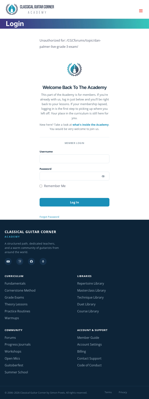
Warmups (12, 318)
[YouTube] (8, 261)
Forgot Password (49, 217)
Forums (10, 337)
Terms (108, 392)
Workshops (13, 351)
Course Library (88, 311)
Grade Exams (14, 297)
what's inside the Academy (91, 124)
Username (46, 151)
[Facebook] (31, 261)
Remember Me (54, 186)
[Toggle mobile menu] (141, 11)
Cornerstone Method (20, 290)
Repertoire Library (90, 283)
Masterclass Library (91, 290)
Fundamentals (15, 283)
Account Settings (89, 344)
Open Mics (12, 358)
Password (45, 169)
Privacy (123, 392)
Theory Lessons (16, 304)
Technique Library (90, 297)
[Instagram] (19, 261)
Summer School (16, 372)
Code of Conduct (89, 365)
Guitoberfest (14, 365)
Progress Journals (18, 344)
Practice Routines (17, 311)
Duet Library (86, 304)
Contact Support (89, 358)
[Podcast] (43, 261)
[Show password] (103, 176)
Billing (81, 351)
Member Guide (88, 337)
